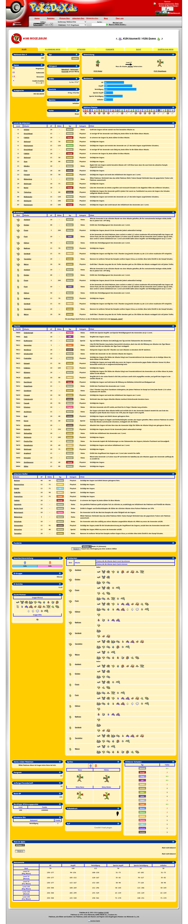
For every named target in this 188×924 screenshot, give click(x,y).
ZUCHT (138, 49)
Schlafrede (17, 521)
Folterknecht (28, 399)
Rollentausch (18, 512)
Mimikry (130, 66)
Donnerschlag (19, 484)
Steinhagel (27, 184)
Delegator (27, 458)
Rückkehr (27, 372)
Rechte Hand (18, 508)
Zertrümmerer (28, 462)
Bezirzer (17, 480)
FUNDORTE (110, 49)
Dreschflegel (28, 134)
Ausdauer (27, 220)
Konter (26, 188)
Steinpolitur (28, 433)
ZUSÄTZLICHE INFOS (165, 49)
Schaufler (27, 377)
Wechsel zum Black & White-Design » (117, 23)
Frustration (27, 358)
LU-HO (106, 912)
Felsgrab (27, 175)
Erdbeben (27, 368)
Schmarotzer (18, 525)
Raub (25, 416)
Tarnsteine (27, 259)
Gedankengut (28, 333)
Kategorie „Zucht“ (117, 319)
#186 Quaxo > (152, 38)
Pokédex (51, 18)
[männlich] (90, 765)
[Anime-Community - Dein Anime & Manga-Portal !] (167, 4)
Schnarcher (18, 529)
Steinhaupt (74, 69)
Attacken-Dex (78, 18)
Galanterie (17, 504)
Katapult (27, 363)
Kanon (26, 421)
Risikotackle (28, 197)
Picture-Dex (64, 18)
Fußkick (26, 138)
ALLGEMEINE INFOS (52, 49)
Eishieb (16, 488)
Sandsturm (27, 391)
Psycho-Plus (28, 441)
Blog (106, 18)
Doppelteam (28, 386)
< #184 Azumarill (128, 38)
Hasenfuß (65, 71)
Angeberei (27, 453)
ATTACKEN (81, 49)
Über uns (119, 18)
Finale (26, 230)
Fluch (26, 236)
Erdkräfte (17, 492)
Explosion (27, 429)
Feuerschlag (18, 496)
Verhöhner (27, 350)
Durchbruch (28, 382)
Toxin (26, 337)
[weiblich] (95, 765)
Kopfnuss (27, 248)
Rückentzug (28, 179)
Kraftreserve (28, 341)
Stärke (26, 466)
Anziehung (27, 412)
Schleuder (27, 425)
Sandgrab (27, 254)
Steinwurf (27, 141)
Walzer (26, 264)
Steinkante (27, 201)
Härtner (26, 243)
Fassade (26, 403)
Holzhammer (28, 145)
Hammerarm (28, 205)
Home (37, 18)
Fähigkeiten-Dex (92, 18)
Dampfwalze (28, 445)
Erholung (27, 407)
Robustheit (65, 69)
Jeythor (100, 912)
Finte (25, 171)
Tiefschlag (27, 192)
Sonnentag (27, 345)
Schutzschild (28, 354)
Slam (25, 161)
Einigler (26, 225)
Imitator (26, 130)
